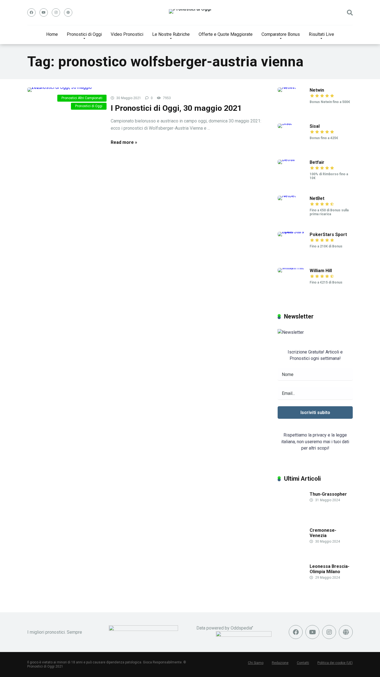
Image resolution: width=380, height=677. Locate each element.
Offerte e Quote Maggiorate (226, 34)
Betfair (317, 162)
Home (52, 34)
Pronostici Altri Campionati (81, 98)
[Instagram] (56, 12)
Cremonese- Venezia (323, 533)
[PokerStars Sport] (294, 231)
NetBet (317, 198)
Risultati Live (321, 34)
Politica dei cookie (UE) (335, 663)
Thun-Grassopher (328, 494)
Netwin (317, 90)
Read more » (124, 142)
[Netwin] (287, 87)
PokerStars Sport (328, 234)
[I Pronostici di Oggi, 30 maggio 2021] (64, 89)
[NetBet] (287, 195)
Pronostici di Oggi (84, 34)
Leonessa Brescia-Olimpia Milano (329, 569)
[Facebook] (31, 12)
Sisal (315, 126)
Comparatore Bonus (280, 34)
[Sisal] (285, 123)
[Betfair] (286, 159)
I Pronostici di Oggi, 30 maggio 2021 (176, 108)
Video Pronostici (127, 34)
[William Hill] (291, 267)
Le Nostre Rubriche (171, 34)
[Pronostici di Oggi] (190, 11)
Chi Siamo (255, 663)
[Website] (68, 12)
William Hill (321, 270)
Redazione (280, 663)
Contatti (303, 663)
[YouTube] (44, 12)
